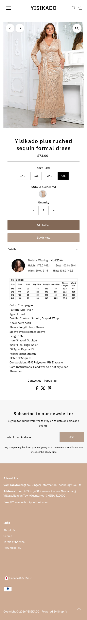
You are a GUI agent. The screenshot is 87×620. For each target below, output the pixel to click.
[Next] (19, 28)
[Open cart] (81, 8)
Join (71, 437)
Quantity (43, 202)
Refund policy (12, 547)
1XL (22, 176)
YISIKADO (43, 7)
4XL (63, 176)
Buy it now (43, 237)
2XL (36, 176)
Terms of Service (14, 542)
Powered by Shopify (54, 611)
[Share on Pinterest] (49, 389)
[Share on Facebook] (37, 389)
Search (7, 536)
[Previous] (10, 28)
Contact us (34, 380)
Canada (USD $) (19, 578)
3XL (49, 176)
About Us (9, 530)
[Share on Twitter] (43, 389)
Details (11, 249)
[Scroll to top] (79, 609)
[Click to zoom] (77, 28)
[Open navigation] (13, 8)
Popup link (50, 380)
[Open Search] (73, 8)
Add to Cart (43, 225)
